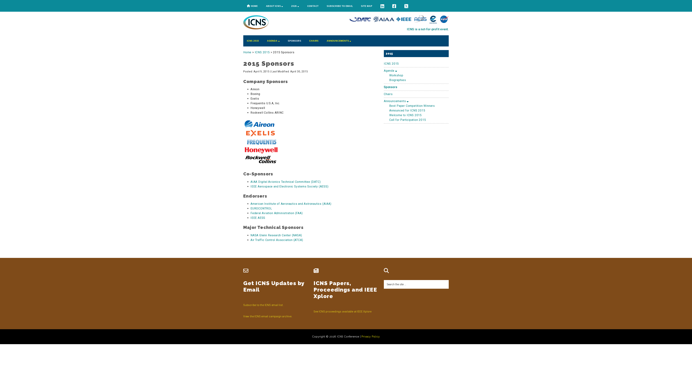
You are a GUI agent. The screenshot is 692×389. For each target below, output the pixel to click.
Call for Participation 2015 (407, 120)
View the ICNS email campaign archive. (267, 316)
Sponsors (390, 87)
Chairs (388, 94)
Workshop (396, 75)
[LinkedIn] (382, 6)
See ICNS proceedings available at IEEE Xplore (343, 311)
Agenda (389, 70)
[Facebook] (394, 6)
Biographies (397, 80)
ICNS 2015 (391, 63)
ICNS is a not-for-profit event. (428, 29)
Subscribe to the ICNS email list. (263, 305)
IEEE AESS (257, 218)
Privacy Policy (370, 336)
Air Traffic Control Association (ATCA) (276, 240)
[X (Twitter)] (406, 6)
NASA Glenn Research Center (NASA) (276, 235)
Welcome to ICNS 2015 (405, 115)
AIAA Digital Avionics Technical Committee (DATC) (285, 182)
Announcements (395, 101)
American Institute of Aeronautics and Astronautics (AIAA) (290, 203)
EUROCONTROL (261, 208)
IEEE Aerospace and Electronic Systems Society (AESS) (289, 186)
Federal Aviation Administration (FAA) (276, 213)
